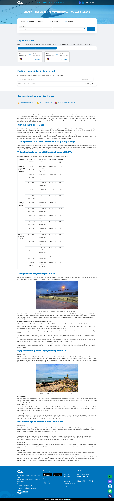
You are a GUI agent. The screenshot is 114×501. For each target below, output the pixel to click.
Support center (59, 2)
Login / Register (90, 2)
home (39, 2)
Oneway (37, 48)
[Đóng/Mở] (110, 496)
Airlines (45, 2)
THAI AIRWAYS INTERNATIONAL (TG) (66, 102)
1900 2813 (82, 476)
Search (90, 29)
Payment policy (67, 481)
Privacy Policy (67, 476)
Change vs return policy (69, 486)
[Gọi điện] (110, 477)
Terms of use (66, 474)
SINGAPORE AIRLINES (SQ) (27, 102)
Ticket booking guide (68, 478)
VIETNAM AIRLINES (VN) (45, 102)
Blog (50, 2)
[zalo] (110, 486)
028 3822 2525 (85, 481)
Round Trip (77, 48)
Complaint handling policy (69, 483)
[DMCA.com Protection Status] (67, 499)
